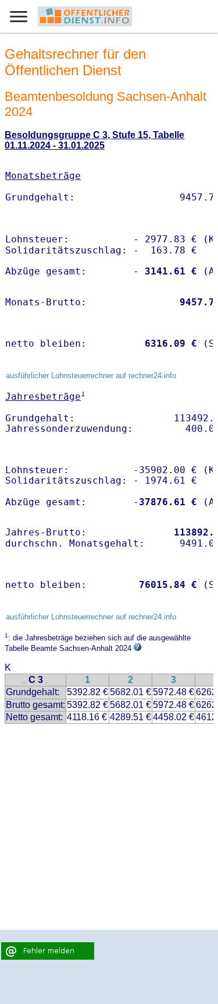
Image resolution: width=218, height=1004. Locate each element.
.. (24, 681)
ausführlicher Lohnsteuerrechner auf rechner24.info (91, 375)
